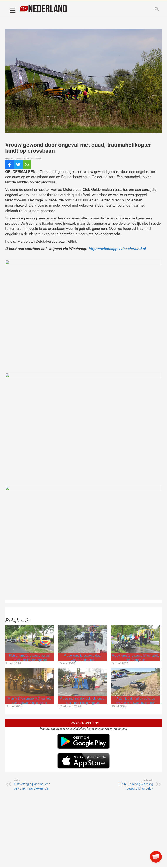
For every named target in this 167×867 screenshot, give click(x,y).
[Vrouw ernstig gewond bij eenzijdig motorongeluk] (135, 639)
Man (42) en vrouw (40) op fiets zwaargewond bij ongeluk (29, 700)
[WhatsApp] (27, 164)
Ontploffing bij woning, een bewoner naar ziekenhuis (32, 784)
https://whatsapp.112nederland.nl (117, 248)
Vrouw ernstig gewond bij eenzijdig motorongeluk (135, 657)
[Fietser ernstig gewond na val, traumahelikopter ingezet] (29, 639)
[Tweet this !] (18, 164)
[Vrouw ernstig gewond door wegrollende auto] (82, 639)
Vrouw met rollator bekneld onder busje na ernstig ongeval (82, 700)
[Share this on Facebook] (9, 164)
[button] (156, 857)
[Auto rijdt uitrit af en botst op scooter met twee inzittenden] (135, 682)
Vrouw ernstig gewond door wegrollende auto (83, 657)
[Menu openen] (12, 10)
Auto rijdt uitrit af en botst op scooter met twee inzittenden (135, 700)
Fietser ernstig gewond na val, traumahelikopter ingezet (29, 657)
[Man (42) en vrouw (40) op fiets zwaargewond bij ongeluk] (29, 682)
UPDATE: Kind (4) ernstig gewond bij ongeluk (136, 784)
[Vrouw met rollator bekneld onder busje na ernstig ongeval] (82, 682)
